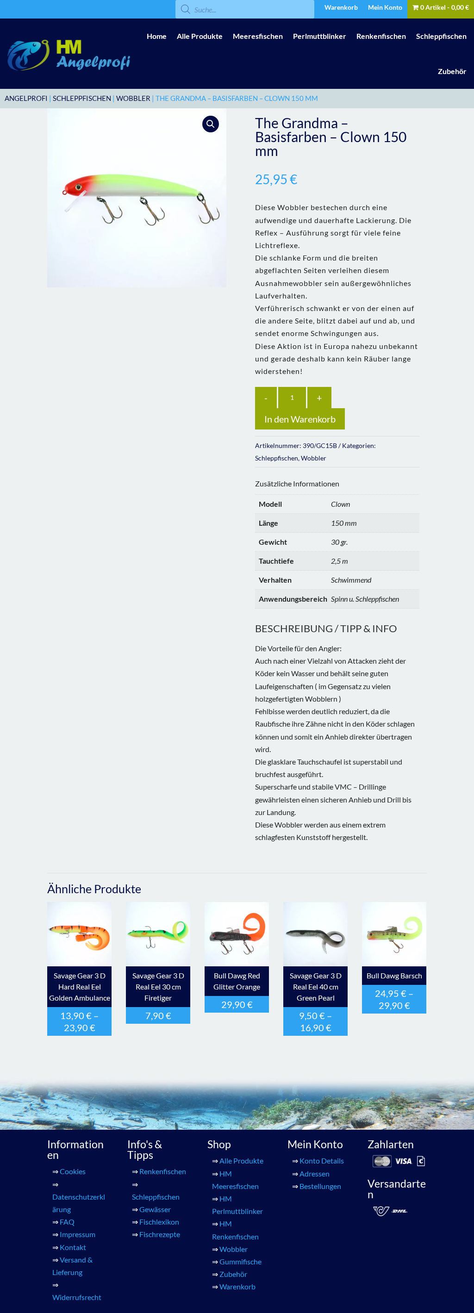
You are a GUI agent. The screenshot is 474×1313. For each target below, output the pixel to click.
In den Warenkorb (300, 418)
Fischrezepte (159, 1234)
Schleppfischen (441, 35)
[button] (210, 124)
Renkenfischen (381, 35)
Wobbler (133, 98)
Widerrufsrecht (76, 1297)
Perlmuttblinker (319, 35)
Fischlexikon (159, 1221)
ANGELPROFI (26, 98)
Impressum (77, 1234)
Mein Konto (385, 7)
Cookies (73, 1171)
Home (157, 35)
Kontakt (73, 1247)
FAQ (67, 1221)
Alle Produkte (200, 35)
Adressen (314, 1173)
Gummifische (240, 1261)
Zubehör (452, 71)
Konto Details (321, 1160)
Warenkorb (341, 7)
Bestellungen (320, 1186)
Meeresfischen (258, 35)
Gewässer (155, 1209)
